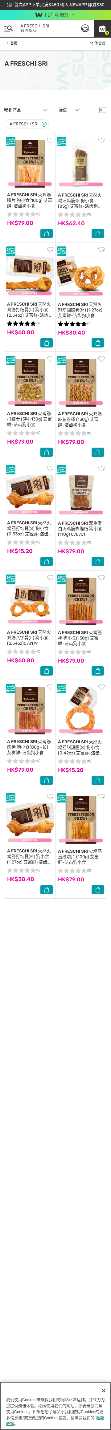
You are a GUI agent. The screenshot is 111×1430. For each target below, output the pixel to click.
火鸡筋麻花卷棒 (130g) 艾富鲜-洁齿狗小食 (80, 419)
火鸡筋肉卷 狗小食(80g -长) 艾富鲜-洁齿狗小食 (29, 747)
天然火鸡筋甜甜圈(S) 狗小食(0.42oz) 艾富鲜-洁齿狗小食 (81, 750)
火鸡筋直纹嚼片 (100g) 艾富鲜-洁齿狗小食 (80, 857)
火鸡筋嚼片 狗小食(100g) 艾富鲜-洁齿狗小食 (29, 200)
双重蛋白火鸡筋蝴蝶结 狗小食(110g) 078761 (80, 529)
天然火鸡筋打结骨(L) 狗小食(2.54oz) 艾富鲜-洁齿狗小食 (30, 312)
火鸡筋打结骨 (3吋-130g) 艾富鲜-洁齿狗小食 (29, 419)
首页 (14, 43)
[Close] (44, 124)
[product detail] (30, 164)
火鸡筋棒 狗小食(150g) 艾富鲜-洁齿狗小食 (80, 638)
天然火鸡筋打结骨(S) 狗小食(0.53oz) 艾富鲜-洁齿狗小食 (30, 531)
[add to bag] (46, 233)
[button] (102, 28)
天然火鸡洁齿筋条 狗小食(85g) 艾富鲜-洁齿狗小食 (80, 203)
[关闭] (103, 1390)
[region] (55, 1406)
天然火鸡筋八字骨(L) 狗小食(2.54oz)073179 (29, 638)
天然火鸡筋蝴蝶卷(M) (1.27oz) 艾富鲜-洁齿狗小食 (80, 310)
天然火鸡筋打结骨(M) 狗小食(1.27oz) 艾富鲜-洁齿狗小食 (29, 859)
